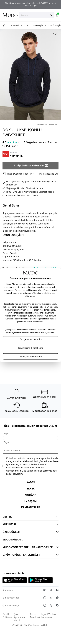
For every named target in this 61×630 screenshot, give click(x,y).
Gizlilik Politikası (7, 616)
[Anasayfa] (10, 15)
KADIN (30, 482)
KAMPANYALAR (30, 507)
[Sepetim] (57, 15)
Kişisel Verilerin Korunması (49, 616)
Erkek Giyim (38, 25)
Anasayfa (15, 25)
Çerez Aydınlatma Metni (19, 617)
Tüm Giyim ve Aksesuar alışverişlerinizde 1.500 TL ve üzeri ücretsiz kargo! (30, 4)
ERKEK (31, 488)
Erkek (26, 25)
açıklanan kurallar (32, 470)
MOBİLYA (30, 494)
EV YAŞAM (30, 501)
